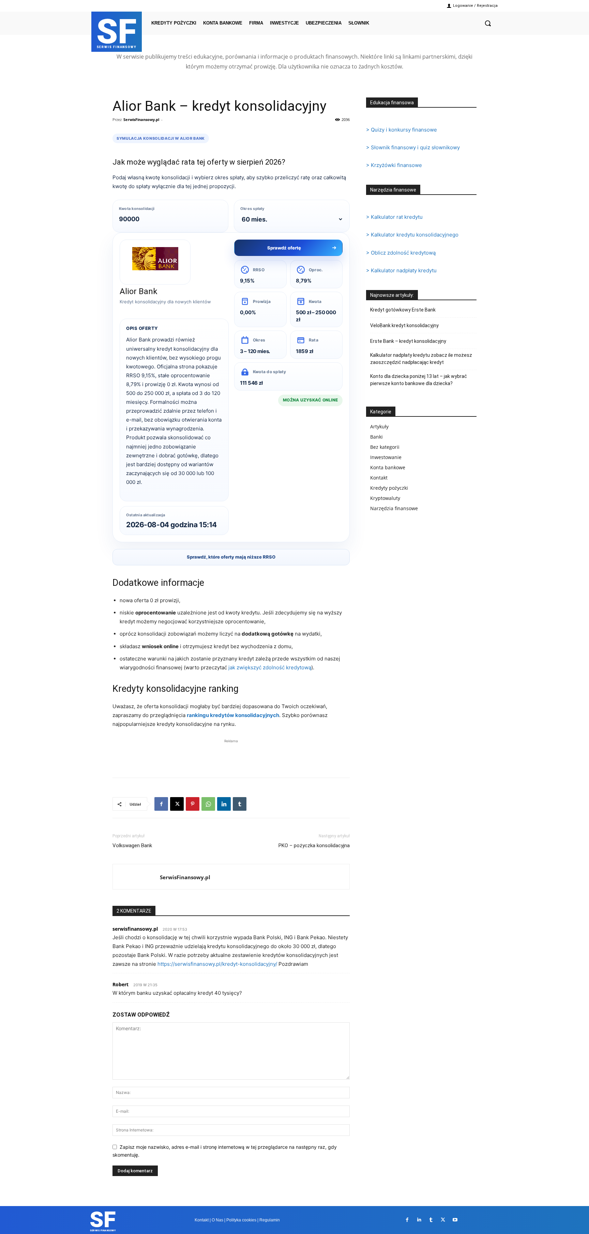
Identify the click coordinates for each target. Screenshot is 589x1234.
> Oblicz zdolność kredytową (401, 252)
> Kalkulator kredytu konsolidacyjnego (412, 234)
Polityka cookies (241, 1220)
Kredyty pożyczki (389, 488)
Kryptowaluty (385, 498)
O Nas (217, 1220)
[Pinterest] (192, 804)
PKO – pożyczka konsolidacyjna (314, 845)
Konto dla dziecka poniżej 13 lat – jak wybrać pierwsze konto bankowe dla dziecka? (418, 380)
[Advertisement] (231, 755)
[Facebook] (161, 804)
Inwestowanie (386, 457)
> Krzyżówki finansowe (394, 165)
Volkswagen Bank (132, 845)
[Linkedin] (224, 804)
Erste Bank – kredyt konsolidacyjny (408, 341)
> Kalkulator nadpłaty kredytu (401, 270)
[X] (177, 804)
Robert (120, 984)
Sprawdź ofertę (284, 247)
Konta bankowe (387, 467)
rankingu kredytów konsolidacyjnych (233, 715)
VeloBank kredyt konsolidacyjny (404, 325)
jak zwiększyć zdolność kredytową (269, 667)
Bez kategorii (384, 447)
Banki (376, 436)
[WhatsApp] (208, 804)
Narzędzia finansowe (394, 508)
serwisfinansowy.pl (135, 929)
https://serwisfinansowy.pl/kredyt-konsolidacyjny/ (217, 964)
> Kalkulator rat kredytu (394, 217)
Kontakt (379, 477)
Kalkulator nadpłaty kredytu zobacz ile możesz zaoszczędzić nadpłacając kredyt (421, 358)
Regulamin (269, 1220)
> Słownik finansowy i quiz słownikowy (413, 147)
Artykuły (379, 426)
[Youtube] (455, 1220)
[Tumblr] (239, 804)
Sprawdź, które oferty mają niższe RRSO (231, 557)
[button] (488, 23)
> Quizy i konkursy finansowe (401, 129)
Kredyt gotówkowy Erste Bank (403, 310)
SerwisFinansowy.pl (141, 119)
